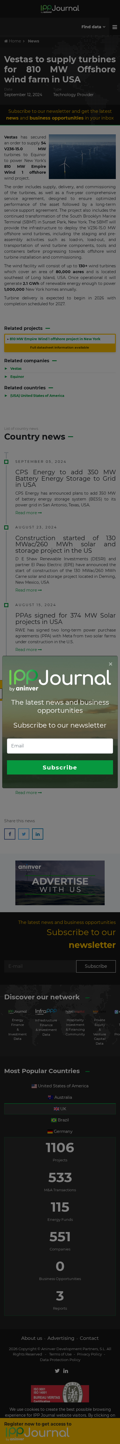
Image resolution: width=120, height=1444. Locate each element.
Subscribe (60, 767)
